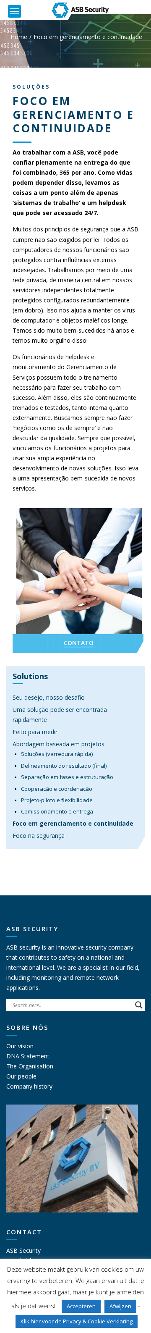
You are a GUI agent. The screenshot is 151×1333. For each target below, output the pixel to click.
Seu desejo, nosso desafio (49, 697)
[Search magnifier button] (139, 1005)
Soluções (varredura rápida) (57, 754)
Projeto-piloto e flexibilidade (57, 800)
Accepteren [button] (81, 1306)
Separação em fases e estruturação (67, 777)
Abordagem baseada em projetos (58, 744)
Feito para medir (35, 732)
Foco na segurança (39, 836)
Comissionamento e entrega (57, 811)
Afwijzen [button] (120, 1306)
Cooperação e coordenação (56, 788)
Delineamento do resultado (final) (64, 765)
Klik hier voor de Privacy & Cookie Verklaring (77, 1321)
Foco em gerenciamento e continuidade (73, 823)
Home (18, 37)
